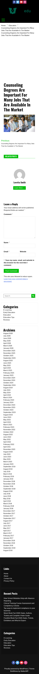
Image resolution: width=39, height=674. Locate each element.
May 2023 (7, 419)
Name (7, 242)
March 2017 (7, 533)
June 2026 (7, 338)
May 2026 (7, 340)
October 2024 (8, 382)
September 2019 (9, 466)
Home (6, 573)
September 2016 (9, 547)
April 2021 (7, 446)
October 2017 (8, 515)
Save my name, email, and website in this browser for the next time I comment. (19, 263)
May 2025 (7, 365)
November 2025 (9, 353)
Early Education (9, 312)
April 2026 (7, 343)
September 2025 (9, 358)
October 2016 (8, 545)
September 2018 (9, 488)
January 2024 (8, 402)
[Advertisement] (19, 57)
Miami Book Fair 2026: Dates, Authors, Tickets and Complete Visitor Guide (18, 614)
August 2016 (7, 550)
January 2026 (8, 348)
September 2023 (9, 412)
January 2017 (8, 538)
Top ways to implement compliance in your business (19, 609)
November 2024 (9, 380)
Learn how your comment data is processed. (16, 280)
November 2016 (9, 543)
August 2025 (8, 360)
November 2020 (9, 449)
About (6, 576)
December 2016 (9, 540)
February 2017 (8, 535)
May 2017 (6, 528)
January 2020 (8, 464)
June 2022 (7, 436)
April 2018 (7, 501)
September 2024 (9, 385)
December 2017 (9, 510)
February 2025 (8, 372)
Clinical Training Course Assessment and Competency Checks (19, 604)
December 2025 (9, 350)
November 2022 (9, 429)
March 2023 (7, 424)
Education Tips (8, 317)
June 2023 (7, 417)
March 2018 (7, 503)
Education (7, 314)
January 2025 (8, 375)
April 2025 (7, 367)
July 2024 (7, 390)
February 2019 (8, 476)
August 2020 (8, 451)
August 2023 (8, 414)
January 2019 (8, 478)
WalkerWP (24, 671)
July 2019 (6, 471)
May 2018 (6, 498)
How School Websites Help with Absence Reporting (19, 599)
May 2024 (7, 392)
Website (23, 251)
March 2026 (7, 345)
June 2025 (7, 363)
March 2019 (7, 473)
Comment (8, 214)
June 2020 (7, 456)
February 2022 (8, 444)
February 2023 (8, 427)
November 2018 (9, 483)
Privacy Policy (9, 580)
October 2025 (8, 355)
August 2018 (7, 491)
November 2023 (9, 407)
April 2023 (7, 422)
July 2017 (6, 523)
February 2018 (8, 506)
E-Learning (7, 309)
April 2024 (7, 395)
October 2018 (8, 486)
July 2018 (6, 493)
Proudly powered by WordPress (16, 668)
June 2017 (7, 525)
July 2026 (6, 335)
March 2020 (7, 461)
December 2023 (9, 404)
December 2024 (9, 377)
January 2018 (8, 508)
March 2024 (7, 397)
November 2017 (9, 513)
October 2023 (8, 409)
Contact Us (8, 578)
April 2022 (7, 441)
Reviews (6, 319)
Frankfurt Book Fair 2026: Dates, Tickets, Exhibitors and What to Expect (19, 619)
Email (7, 251)
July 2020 (7, 454)
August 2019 (7, 469)
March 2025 (7, 370)
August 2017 (7, 520)
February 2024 (8, 400)
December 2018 (9, 481)
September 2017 (9, 518)
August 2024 (8, 387)
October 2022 (8, 432)
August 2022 (8, 434)
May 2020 (7, 459)
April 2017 (7, 530)
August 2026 (8, 333)
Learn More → (19, 187)
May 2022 (7, 439)
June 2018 (7, 496)
